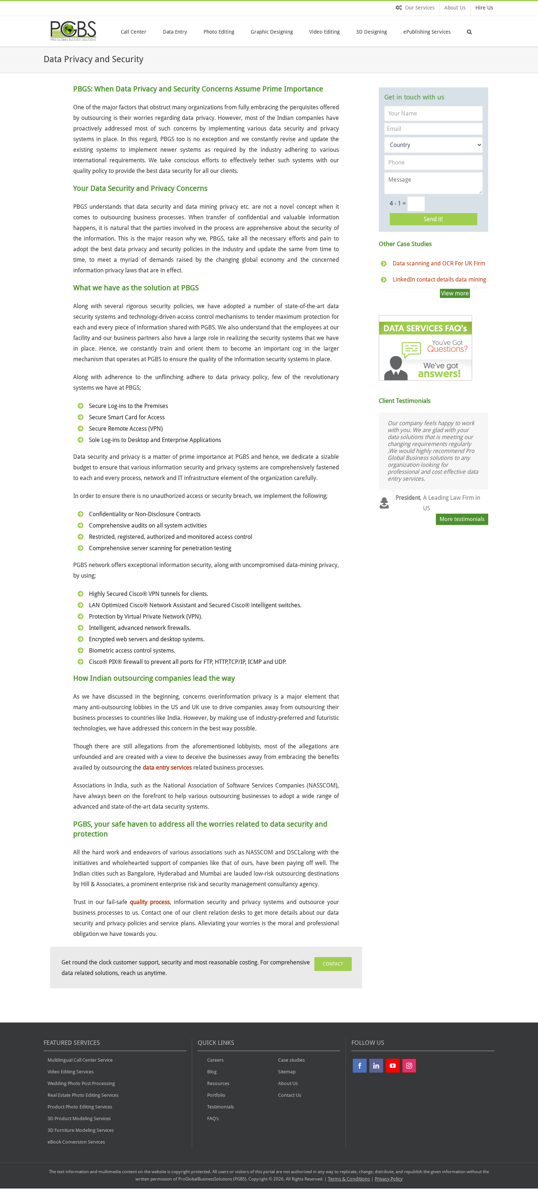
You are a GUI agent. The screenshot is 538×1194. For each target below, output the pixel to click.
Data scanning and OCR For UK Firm (439, 263)
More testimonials (462, 519)
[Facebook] (360, 1066)
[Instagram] (409, 1066)
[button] (469, 31)
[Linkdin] (376, 1066)
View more (455, 293)
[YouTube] (393, 1066)
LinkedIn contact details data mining (439, 279)
